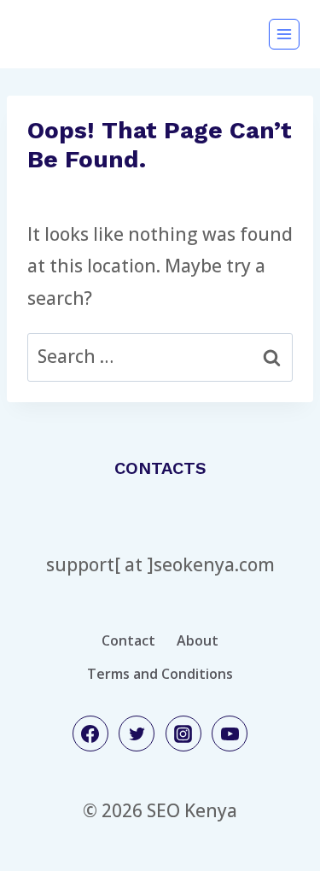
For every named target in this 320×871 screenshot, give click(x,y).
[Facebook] (90, 733)
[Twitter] (136, 733)
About (197, 640)
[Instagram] (183, 733)
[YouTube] (229, 733)
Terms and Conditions (160, 673)
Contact (128, 640)
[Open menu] (284, 34)
